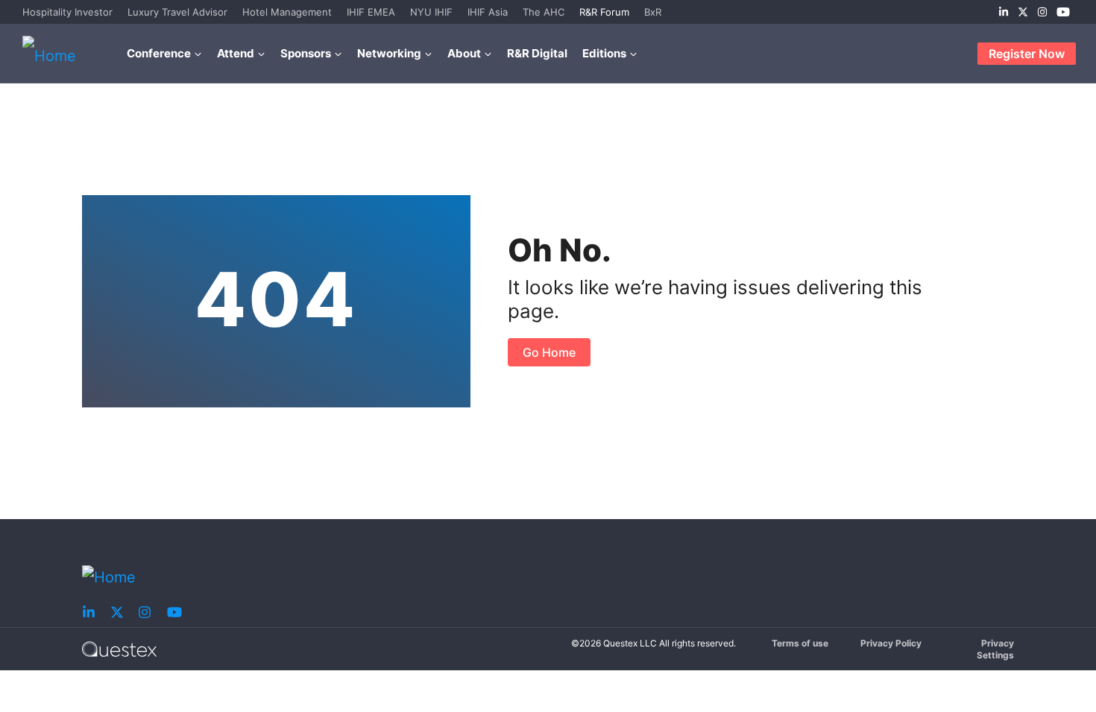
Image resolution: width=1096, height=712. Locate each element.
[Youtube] (1063, 12)
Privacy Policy (891, 643)
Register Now (1027, 53)
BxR (652, 12)
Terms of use (800, 643)
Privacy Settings (995, 649)
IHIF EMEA (371, 12)
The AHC (543, 12)
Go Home (549, 352)
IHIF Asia (487, 12)
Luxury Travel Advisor (177, 12)
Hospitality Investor (67, 12)
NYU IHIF (431, 12)
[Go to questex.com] (119, 648)
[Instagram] (1042, 12)
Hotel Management (287, 12)
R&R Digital (537, 53)
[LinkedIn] (1003, 12)
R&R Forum (604, 12)
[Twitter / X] (1023, 12)
